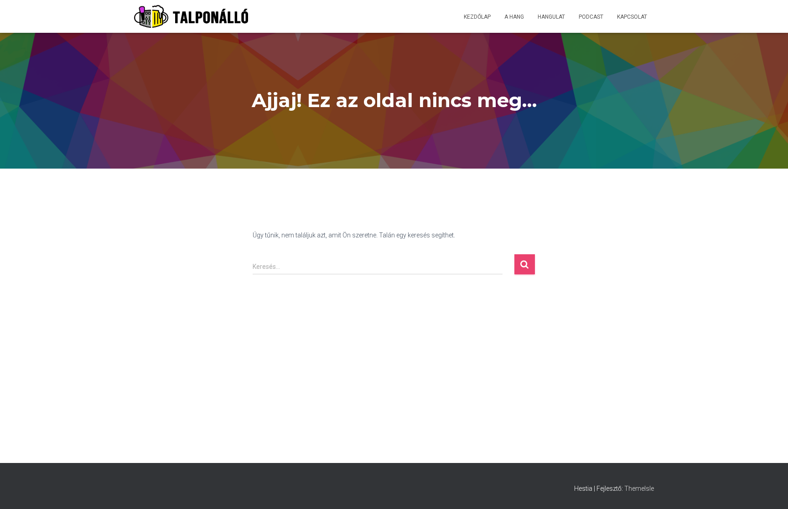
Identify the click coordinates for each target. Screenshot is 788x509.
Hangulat (551, 17)
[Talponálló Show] (191, 16)
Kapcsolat (632, 17)
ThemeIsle (639, 488)
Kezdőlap (477, 17)
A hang (514, 17)
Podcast (591, 17)
